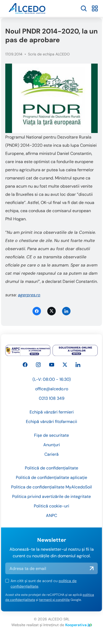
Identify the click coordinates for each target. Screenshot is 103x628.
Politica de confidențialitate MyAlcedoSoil (51, 487)
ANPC (51, 515)
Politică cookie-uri (51, 506)
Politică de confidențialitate (51, 468)
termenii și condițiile (54, 600)
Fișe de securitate (51, 435)
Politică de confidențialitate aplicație (51, 477)
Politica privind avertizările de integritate (51, 496)
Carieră (51, 454)
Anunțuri (51, 445)
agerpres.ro (29, 295)
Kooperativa (76, 624)
